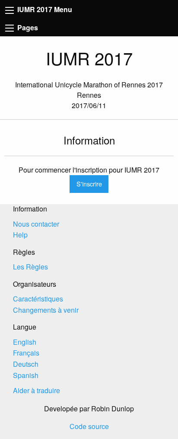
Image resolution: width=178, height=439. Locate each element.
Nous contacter (36, 224)
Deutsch (25, 364)
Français (26, 353)
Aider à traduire (36, 390)
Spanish (25, 375)
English (24, 342)
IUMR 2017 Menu (44, 9)
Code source (89, 426)
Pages (27, 27)
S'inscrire (89, 183)
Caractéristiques (38, 299)
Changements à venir (46, 310)
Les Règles (30, 267)
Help (20, 235)
